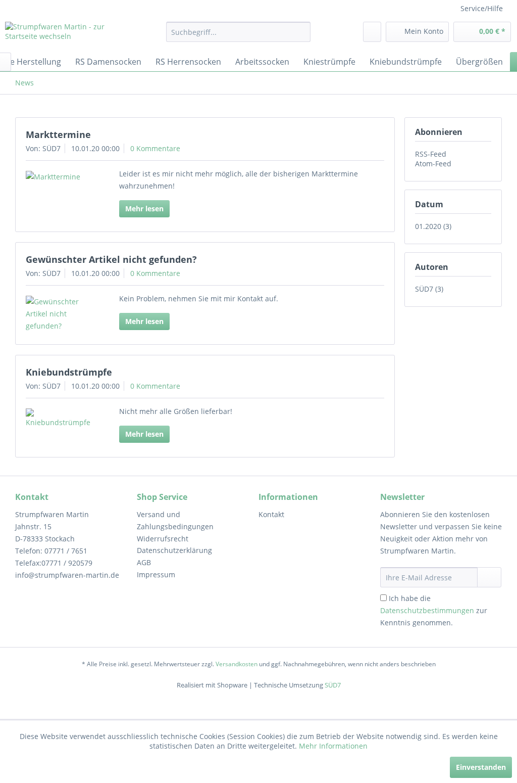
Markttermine (58, 134)
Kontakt (271, 514)
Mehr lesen (144, 208)
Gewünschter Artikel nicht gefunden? (111, 259)
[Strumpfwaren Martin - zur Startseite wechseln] (66, 34)
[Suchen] (301, 32)
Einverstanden (481, 767)
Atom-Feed (433, 163)
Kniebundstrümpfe (69, 372)
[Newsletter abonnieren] (489, 577)
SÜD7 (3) (429, 289)
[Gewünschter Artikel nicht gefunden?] (61, 314)
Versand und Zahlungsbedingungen (175, 520)
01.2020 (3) (433, 226)
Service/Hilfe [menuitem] (481, 8)
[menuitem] (238, 32)
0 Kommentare (155, 148)
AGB (144, 562)
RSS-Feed (430, 154)
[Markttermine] (61, 177)
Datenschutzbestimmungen (427, 610)
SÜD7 (333, 684)
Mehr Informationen (333, 746)
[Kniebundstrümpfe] (61, 418)
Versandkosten (236, 664)
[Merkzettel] (372, 32)
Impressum (156, 574)
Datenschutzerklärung (174, 550)
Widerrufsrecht (162, 538)
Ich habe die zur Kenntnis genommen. (433, 610)
